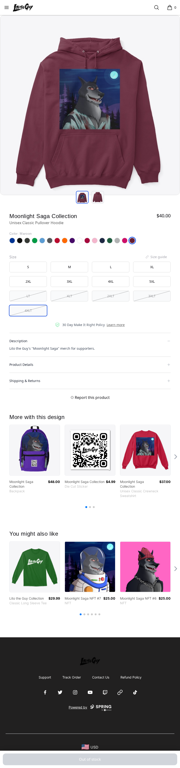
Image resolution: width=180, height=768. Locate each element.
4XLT (28, 310)
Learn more (116, 325)
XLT (69, 296)
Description (18, 341)
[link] (35, 450)
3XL (69, 281)
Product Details (21, 364)
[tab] (82, 197)
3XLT (152, 296)
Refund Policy (131, 677)
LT (28, 296)
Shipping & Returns (24, 380)
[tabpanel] (90, 105)
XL (152, 267)
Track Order (71, 677)
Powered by (78, 707)
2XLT (110, 296)
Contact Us (100, 677)
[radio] (28, 267)
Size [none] (12, 257)
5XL (152, 281)
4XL (110, 281)
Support (45, 677)
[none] (156, 257)
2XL (28, 281)
